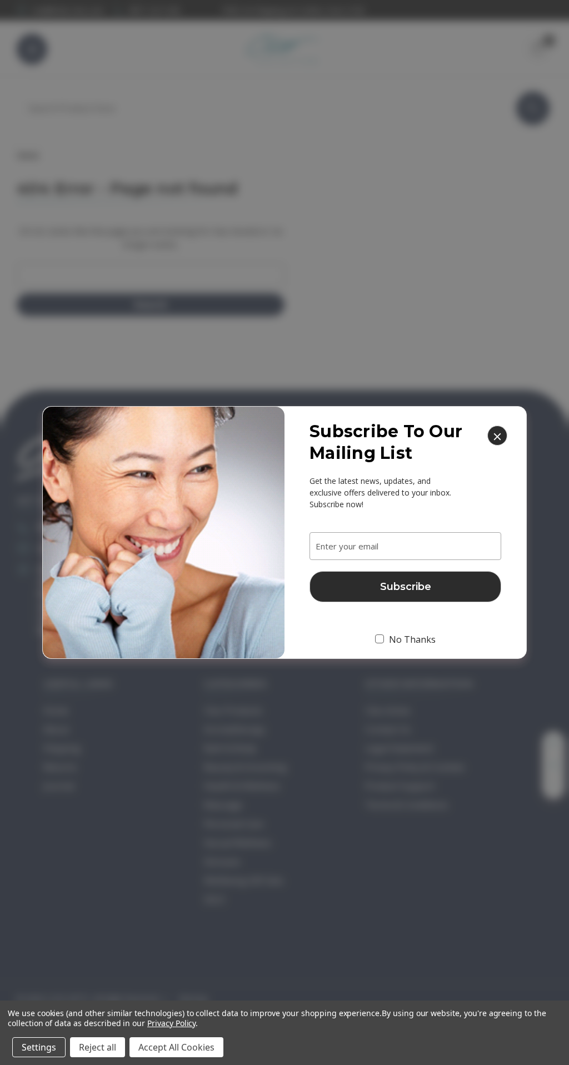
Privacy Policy (171, 1023)
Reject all (97, 1047)
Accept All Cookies (176, 1047)
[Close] (497, 436)
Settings (39, 1047)
